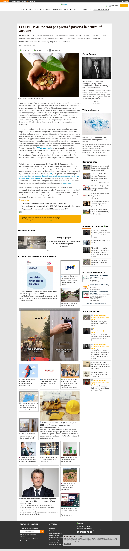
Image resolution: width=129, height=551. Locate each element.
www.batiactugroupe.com (84, 528)
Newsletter (125, 1)
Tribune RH (86, 10)
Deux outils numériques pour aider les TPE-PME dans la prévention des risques (51, 206)
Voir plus (96, 101)
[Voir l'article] (78, 309)
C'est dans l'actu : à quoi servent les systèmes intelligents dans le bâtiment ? (37, 309)
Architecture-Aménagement (38, 10)
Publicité (51, 531)
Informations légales (55, 540)
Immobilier (57, 10)
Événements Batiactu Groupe (58, 537)
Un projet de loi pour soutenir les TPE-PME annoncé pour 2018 (45, 209)
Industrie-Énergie (72, 10)
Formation (32, 1)
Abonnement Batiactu (55, 533)
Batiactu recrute (54, 535)
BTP (22, 10)
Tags (27, 541)
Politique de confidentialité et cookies (60, 544)
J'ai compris (67, 543)
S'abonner (124, 5)
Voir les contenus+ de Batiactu (29, 538)
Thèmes (22, 541)
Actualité (5, 1)
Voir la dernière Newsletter (28, 534)
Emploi (24, 1)
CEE (50, 173)
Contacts (52, 528)
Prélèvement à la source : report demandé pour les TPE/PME (44, 203)
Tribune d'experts (101, 10)
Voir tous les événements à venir (96, 303)
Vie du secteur (56, 50)
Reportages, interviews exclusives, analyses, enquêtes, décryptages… (41, 219)
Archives (22, 536)
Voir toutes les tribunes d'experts (97, 155)
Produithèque (15, 1)
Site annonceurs (54, 542)
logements (67, 183)
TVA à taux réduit (44, 148)
